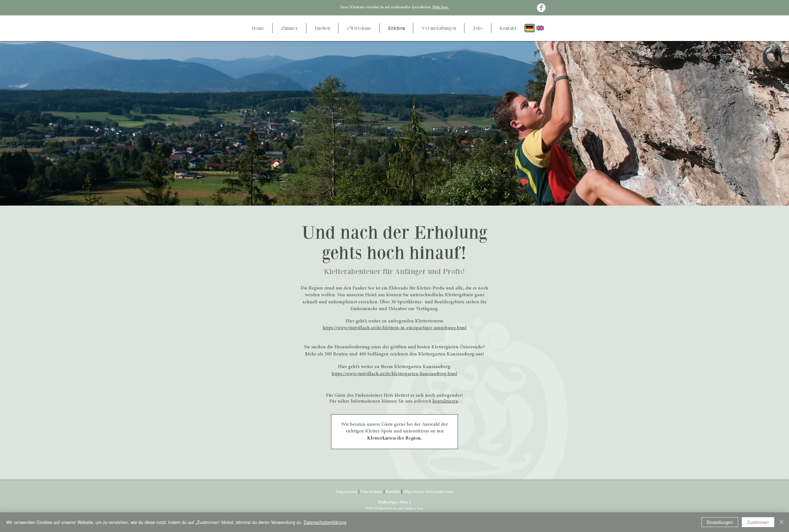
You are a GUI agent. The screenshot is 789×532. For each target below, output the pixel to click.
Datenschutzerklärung (325, 522)
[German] (529, 28)
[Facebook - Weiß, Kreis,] (541, 7)
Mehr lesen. (440, 7)
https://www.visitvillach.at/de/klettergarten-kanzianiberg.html (394, 373)
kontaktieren (445, 401)
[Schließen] (781, 522)
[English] (540, 28)
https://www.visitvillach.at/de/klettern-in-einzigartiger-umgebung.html (395, 327)
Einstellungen (720, 522)
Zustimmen (758, 522)
